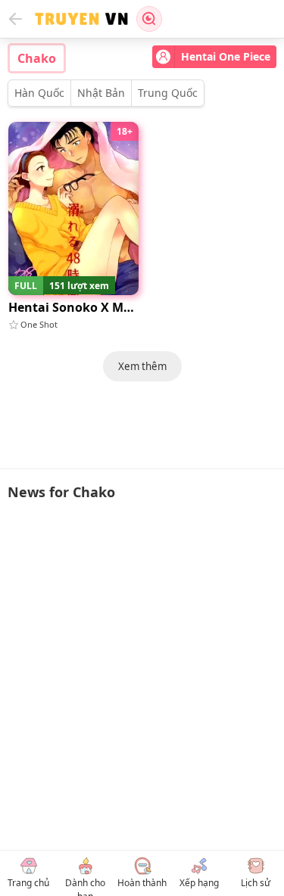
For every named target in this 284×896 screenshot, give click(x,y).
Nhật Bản (101, 93)
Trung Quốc (168, 93)
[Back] (15, 19)
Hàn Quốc (39, 93)
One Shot (39, 324)
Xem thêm (142, 366)
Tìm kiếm (149, 19)
